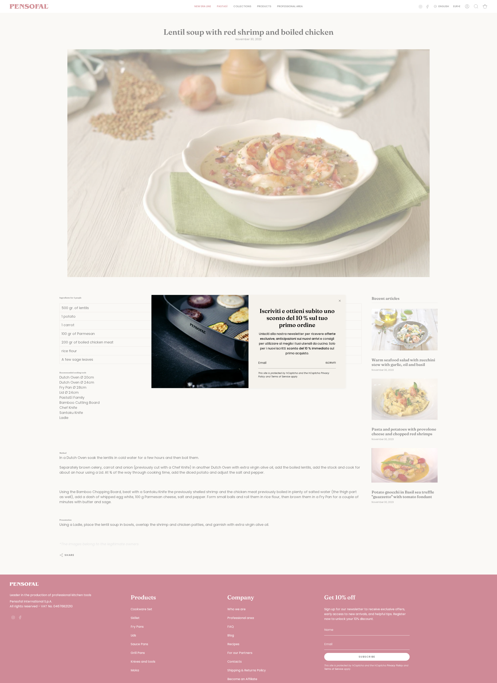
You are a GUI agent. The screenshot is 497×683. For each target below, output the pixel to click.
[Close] (340, 301)
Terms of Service (280, 376)
